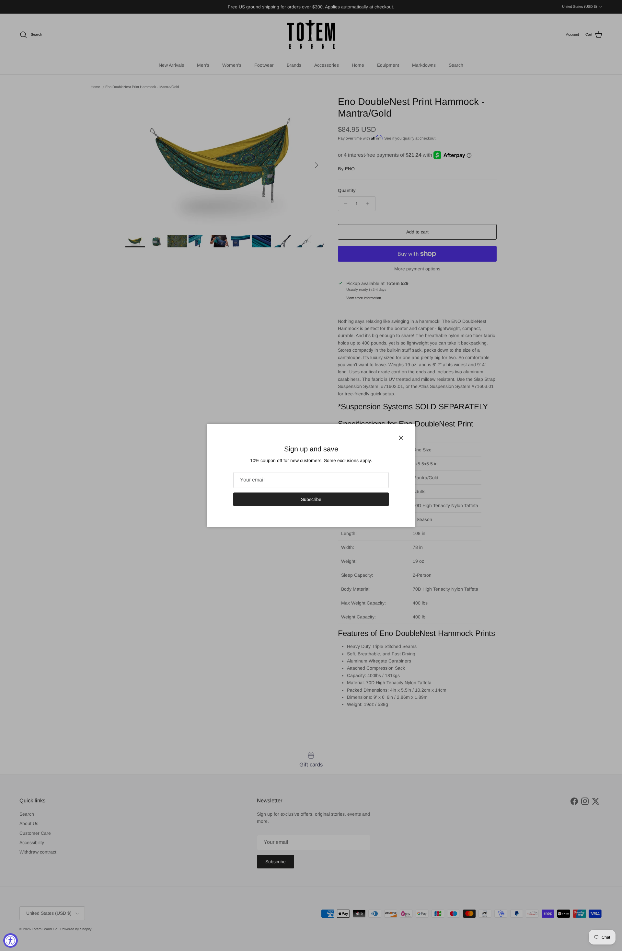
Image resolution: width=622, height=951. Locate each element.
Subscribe (311, 499)
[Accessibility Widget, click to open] (10, 940)
